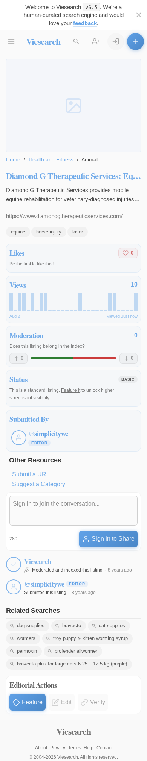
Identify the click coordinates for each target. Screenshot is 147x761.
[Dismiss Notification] (138, 15)
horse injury (48, 232)
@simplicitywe (44, 583)
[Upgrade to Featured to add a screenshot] (73, 105)
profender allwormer (76, 651)
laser (77, 232)
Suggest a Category (38, 484)
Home (13, 159)
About (41, 747)
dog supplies (30, 625)
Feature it (70, 390)
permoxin (27, 651)
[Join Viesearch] (95, 41)
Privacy (57, 747)
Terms (74, 747)
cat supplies (112, 625)
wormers (26, 638)
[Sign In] (115, 41)
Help (88, 747)
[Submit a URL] (135, 41)
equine (18, 232)
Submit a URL (31, 474)
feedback (85, 23)
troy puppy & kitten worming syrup (90, 638)
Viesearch (43, 41)
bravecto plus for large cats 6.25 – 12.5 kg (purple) (72, 664)
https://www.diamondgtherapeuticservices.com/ (64, 216)
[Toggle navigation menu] (11, 41)
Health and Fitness (51, 159)
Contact (104, 747)
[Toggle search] (76, 41)
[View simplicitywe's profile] (13, 586)
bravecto (71, 625)
